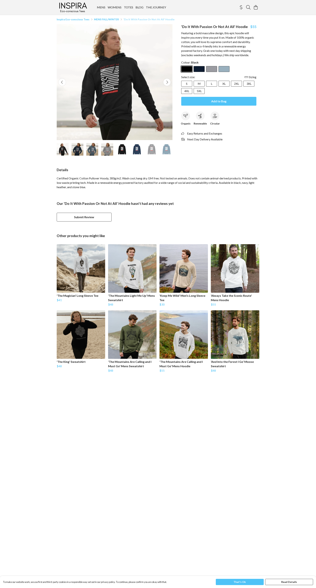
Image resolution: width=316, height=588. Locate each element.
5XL (199, 91)
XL (224, 83)
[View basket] (255, 7)
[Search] (248, 7)
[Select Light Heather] (211, 69)
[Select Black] (186, 69)
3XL (249, 83)
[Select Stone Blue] (224, 69)
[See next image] (167, 82)
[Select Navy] (199, 69)
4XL (186, 91)
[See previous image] (62, 82)
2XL (236, 83)
